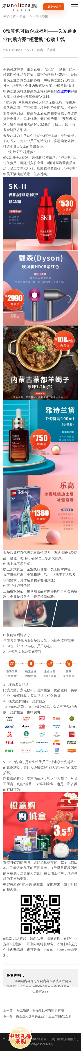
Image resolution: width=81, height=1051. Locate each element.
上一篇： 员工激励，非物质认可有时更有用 (33, 1010)
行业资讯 (42, 16)
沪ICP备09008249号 (40, 1044)
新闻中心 (25, 16)
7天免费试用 (53, 6)
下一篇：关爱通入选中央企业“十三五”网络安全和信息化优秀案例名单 (40, 1016)
